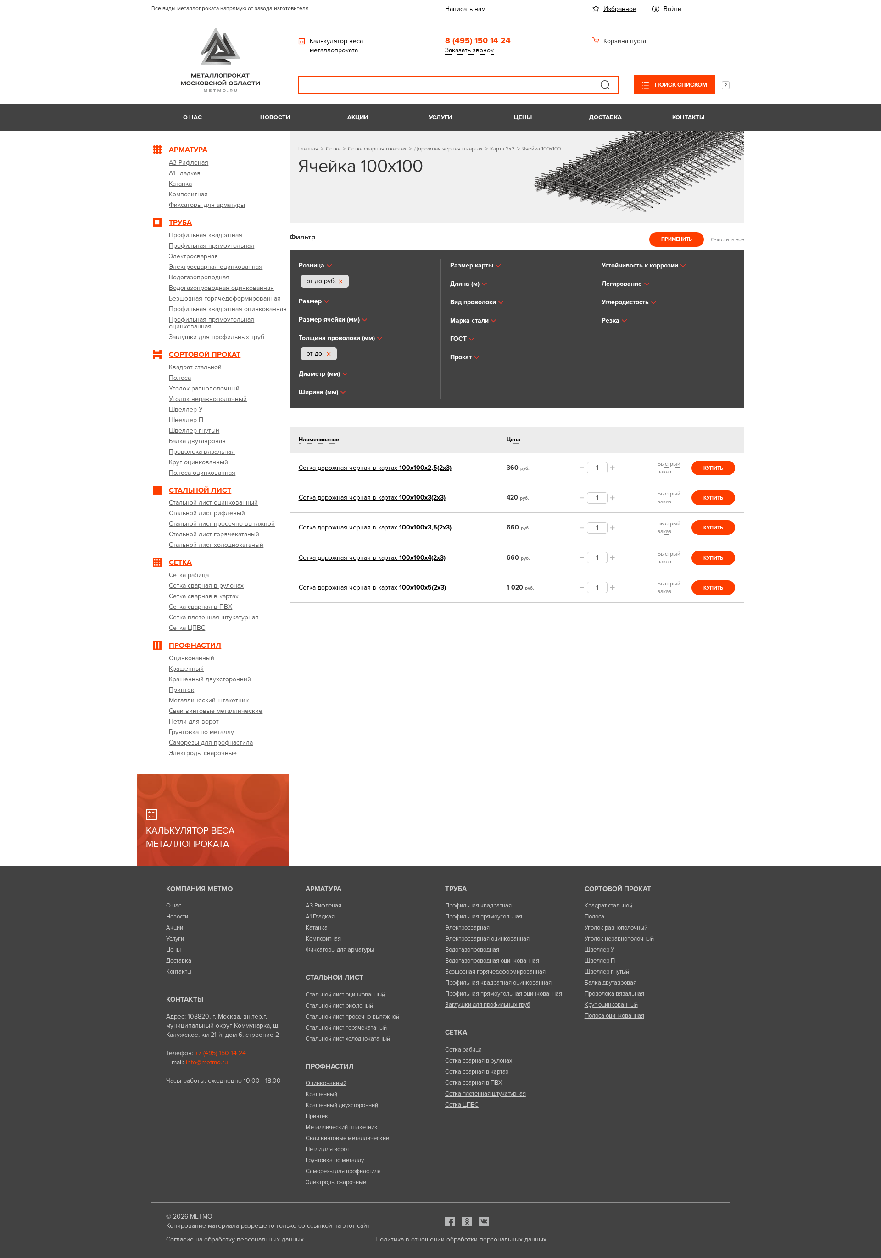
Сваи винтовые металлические (347, 1138)
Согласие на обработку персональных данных (235, 1239)
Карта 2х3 (502, 148)
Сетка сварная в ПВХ (473, 1082)
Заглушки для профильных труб (487, 1004)
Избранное (619, 9)
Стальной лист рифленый (339, 1005)
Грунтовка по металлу (335, 1160)
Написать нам (465, 9)
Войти (672, 9)
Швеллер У (599, 949)
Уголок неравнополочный (619, 938)
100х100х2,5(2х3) (375, 468)
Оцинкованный (326, 1083)
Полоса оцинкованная (614, 1015)
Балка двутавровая (610, 982)
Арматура (323, 889)
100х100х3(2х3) (372, 497)
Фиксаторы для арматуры (340, 949)
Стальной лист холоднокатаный (348, 1038)
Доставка (605, 117)
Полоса (594, 916)
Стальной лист (334, 977)
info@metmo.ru (207, 1062)
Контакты (688, 117)
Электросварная (467, 927)
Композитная (323, 938)
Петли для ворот (327, 1149)
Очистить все (727, 239)
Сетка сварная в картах (377, 148)
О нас (192, 117)
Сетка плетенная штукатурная (485, 1093)
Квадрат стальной (608, 905)
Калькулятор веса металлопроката (336, 45)
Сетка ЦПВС (462, 1104)
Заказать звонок (469, 50)
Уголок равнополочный (616, 927)
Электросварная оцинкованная (487, 938)
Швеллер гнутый (607, 971)
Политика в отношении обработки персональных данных (460, 1239)
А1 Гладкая (320, 916)
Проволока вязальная (614, 993)
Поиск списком (680, 85)
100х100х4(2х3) (372, 558)
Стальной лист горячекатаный (346, 1027)
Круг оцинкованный (611, 1004)
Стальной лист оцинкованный (345, 994)
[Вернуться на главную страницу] (220, 90)
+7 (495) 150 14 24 (220, 1053)
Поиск (605, 84)
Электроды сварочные (336, 1182)
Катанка (317, 927)
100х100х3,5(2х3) (375, 527)
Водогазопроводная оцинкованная (492, 960)
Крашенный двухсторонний (342, 1105)
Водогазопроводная (472, 949)
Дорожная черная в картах (448, 148)
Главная (308, 148)
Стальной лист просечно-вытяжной (352, 1016)
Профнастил (330, 1066)
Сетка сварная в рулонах (478, 1060)
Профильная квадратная (478, 905)
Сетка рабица (463, 1049)
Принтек (317, 1116)
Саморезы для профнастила (343, 1171)
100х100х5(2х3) (372, 587)
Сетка (333, 148)
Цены (523, 117)
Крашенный (321, 1094)
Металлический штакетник (342, 1127)
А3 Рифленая (323, 905)
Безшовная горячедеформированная (495, 971)
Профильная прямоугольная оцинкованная (503, 993)
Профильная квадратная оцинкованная (498, 982)
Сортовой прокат (618, 889)
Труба (456, 889)
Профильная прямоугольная (483, 916)
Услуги (440, 117)
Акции (357, 117)
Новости (275, 117)
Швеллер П (600, 960)
